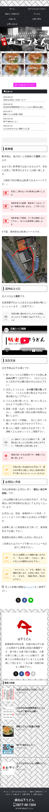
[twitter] (18, 600)
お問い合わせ (12, 24)
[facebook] (24, 600)
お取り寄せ (36, 19)
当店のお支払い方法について (14, 100)
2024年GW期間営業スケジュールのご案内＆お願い (23, 107)
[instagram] (27, 673)
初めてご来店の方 (12, 14)
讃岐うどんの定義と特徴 (12, 114)
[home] (33, 673)
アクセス (36, 14)
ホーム (12, 9)
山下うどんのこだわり (37, 9)
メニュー (29, 587)
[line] (30, 600)
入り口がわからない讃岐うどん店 (16, 128)
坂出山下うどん (24, 800)
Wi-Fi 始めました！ (10, 121)
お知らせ (12, 19)
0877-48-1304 (25, 805)
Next (46, 36)
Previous (2, 36)
